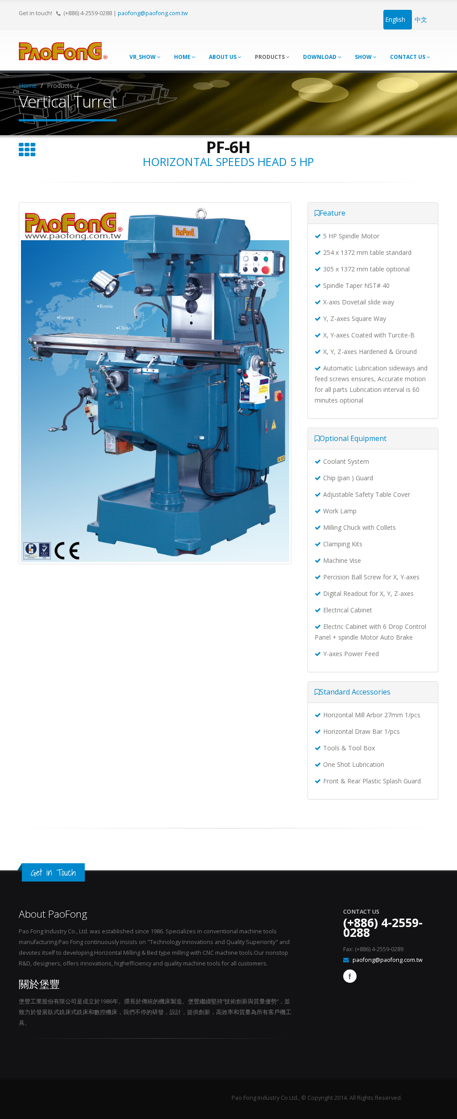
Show (364, 57)
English (395, 19)
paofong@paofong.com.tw (153, 13)
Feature (332, 213)
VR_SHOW (143, 57)
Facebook (350, 976)
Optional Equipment (353, 438)
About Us (223, 57)
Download (320, 57)
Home (183, 57)
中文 (421, 19)
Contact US (408, 57)
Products (270, 57)
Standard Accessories (355, 692)
